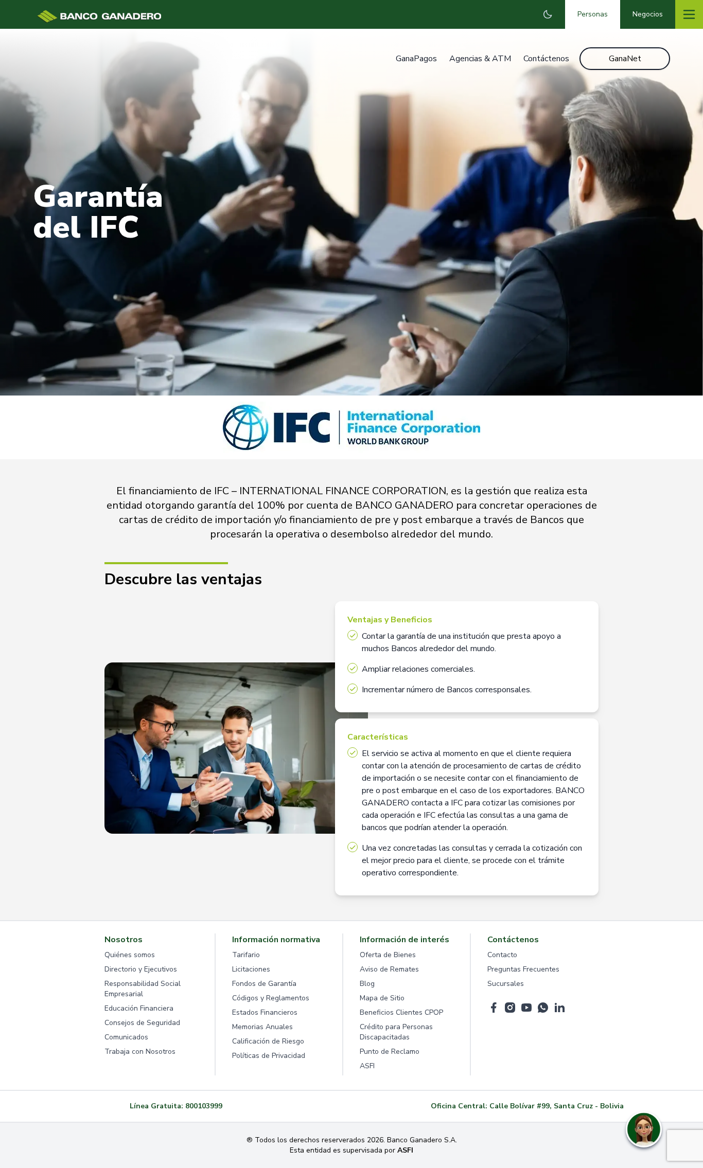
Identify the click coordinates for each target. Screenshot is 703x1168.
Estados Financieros (264, 1012)
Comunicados (126, 1037)
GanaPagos (416, 58)
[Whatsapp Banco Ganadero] (543, 1007)
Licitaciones (251, 969)
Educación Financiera (138, 1008)
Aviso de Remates (389, 969)
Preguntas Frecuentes (523, 969)
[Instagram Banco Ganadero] (510, 1007)
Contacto (502, 955)
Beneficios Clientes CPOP (401, 1012)
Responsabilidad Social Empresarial (142, 989)
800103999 (203, 1106)
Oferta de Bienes (388, 955)
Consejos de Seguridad (142, 1023)
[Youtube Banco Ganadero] (526, 1007)
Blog (367, 984)
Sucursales (505, 984)
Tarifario (246, 955)
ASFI (367, 1066)
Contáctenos (546, 58)
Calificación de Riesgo (268, 1041)
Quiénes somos (129, 955)
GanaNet (625, 58)
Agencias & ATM (480, 58)
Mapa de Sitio (382, 998)
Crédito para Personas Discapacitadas (396, 1032)
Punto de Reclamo (389, 1051)
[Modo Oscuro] (547, 14)
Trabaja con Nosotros (139, 1051)
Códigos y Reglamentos (270, 998)
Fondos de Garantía (264, 984)
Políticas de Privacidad (268, 1056)
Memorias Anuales (262, 1027)
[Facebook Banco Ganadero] (493, 1007)
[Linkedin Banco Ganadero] (559, 1007)
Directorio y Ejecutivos (140, 969)
